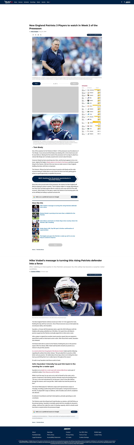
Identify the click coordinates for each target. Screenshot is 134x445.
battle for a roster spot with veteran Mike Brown (54, 370)
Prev (36, 83)
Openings (49, 432)
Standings (32, 2)
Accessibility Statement (53, 437)
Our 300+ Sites (83, 432)
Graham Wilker (35, 271)
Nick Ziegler (34, 31)
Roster (38, 2)
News (15, 2)
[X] (124, 2)
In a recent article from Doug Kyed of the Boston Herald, (47, 351)
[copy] (41, 35)
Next (74, 83)
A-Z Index (68, 437)
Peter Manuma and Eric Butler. (51, 372)
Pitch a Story (50, 435)
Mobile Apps (97, 432)
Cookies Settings (84, 437)
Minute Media (25, 441)
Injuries (43, 2)
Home (33, 249)
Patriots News (40, 249)
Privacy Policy (70, 435)
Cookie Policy (98, 435)
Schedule (26, 2)
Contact (68, 432)
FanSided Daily (36, 435)
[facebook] (121, 2)
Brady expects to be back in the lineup (57, 162)
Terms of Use (83, 435)
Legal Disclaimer (37, 437)
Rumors (20, 2)
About (34, 432)
